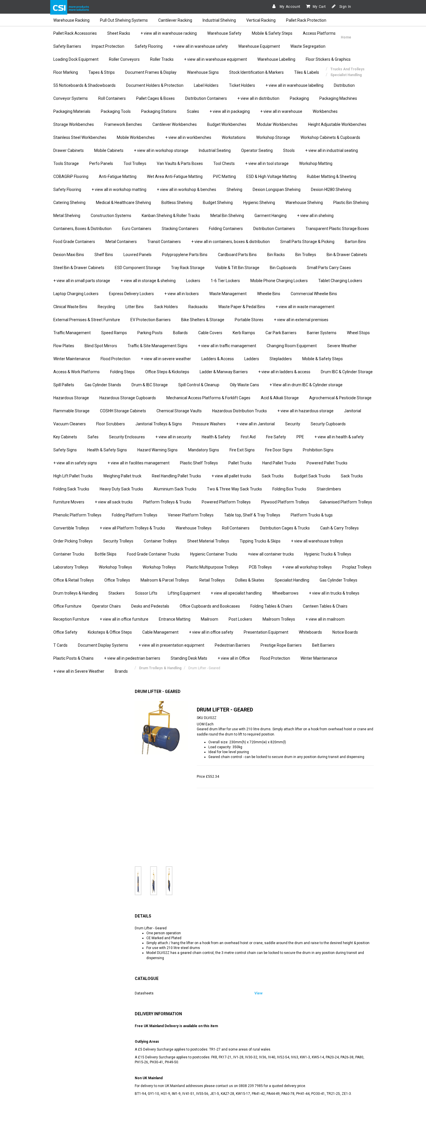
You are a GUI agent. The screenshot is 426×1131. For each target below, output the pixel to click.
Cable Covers (210, 332)
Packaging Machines (338, 98)
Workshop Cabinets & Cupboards (330, 137)
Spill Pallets (63, 384)
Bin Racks (276, 254)
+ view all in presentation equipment (171, 645)
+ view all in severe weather (166, 358)
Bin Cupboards (283, 267)
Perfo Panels (101, 163)
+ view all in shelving (315, 215)
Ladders (251, 358)
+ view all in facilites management (139, 463)
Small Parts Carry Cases (329, 267)
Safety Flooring (149, 46)
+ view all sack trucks (114, 502)
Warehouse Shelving (304, 202)
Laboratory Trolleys (70, 567)
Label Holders (206, 85)
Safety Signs (65, 450)
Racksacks (198, 306)
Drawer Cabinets (68, 150)
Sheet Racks (118, 33)
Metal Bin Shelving (227, 215)
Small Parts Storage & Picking (307, 241)
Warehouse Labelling (276, 59)
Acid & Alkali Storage (280, 398)
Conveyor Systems (70, 98)
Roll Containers (112, 98)
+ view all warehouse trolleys (317, 541)
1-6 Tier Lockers (225, 280)
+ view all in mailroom (325, 619)
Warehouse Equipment (259, 46)
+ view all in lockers (181, 293)
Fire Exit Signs (242, 450)
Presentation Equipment (266, 632)
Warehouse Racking (71, 20)
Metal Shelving (66, 215)
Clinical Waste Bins (70, 306)
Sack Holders (166, 306)
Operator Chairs (106, 606)
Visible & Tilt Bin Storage (237, 267)
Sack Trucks (273, 476)
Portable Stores (249, 319)
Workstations (234, 137)
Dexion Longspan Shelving (277, 189)
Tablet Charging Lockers (340, 280)
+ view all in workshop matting (119, 189)
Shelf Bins (103, 254)
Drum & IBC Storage (150, 384)
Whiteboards (310, 632)
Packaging (299, 98)
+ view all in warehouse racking (169, 33)
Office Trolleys (117, 580)
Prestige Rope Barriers (281, 645)
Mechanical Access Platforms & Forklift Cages (208, 398)
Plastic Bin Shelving (351, 202)
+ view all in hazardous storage (305, 411)
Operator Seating (257, 150)
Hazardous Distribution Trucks (239, 411)
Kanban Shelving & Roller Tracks (171, 215)
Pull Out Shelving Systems (124, 20)
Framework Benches (123, 124)
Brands (121, 671)
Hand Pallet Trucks (279, 463)
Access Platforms (319, 33)
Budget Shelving (218, 202)
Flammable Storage (71, 411)
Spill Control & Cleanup (198, 384)
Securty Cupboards (328, 424)
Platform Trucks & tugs (312, 515)
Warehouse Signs (203, 72)
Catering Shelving (69, 202)
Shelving (234, 189)
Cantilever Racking (175, 20)
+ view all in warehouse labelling (294, 85)
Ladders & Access (217, 358)
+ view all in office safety (211, 632)
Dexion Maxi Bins (68, 254)
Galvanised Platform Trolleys (346, 502)
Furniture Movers (68, 502)
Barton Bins (355, 241)
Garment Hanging (270, 215)
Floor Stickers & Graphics (328, 59)
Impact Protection (108, 46)
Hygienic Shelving (259, 202)
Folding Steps (122, 371)
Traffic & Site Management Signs (157, 345)
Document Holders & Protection (154, 85)
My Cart (319, 7)
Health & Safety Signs (107, 450)
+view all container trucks (271, 554)
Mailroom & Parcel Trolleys (165, 580)
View (258, 993)
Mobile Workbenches (136, 137)
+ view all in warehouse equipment (215, 59)
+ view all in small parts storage (81, 280)
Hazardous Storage (71, 398)
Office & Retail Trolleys (73, 580)
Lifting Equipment (184, 593)
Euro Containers (136, 228)
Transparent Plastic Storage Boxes (337, 228)
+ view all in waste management (305, 306)
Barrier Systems (321, 332)
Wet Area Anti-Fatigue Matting (175, 176)
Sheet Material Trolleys (208, 541)
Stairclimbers (329, 489)
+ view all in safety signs (75, 463)
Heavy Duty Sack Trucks (121, 489)
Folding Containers (226, 228)
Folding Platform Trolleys (134, 515)
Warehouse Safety (224, 33)
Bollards (180, 332)
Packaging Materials (71, 111)
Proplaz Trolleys (357, 567)
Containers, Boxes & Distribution (82, 228)
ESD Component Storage (138, 267)
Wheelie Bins (268, 293)
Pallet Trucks (240, 463)
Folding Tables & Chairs (271, 606)
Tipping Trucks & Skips (260, 541)
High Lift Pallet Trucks (73, 476)
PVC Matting (224, 176)
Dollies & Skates (249, 580)
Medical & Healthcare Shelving (123, 202)
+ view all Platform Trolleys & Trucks (132, 528)
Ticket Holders (242, 85)
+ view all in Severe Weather (78, 671)
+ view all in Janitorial (255, 424)
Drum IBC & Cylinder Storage (347, 371)
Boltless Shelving (176, 202)
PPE (300, 437)
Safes (93, 437)
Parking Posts (150, 332)
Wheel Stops (358, 332)
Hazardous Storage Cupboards (127, 398)
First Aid (248, 437)
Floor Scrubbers (110, 424)
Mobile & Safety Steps (272, 33)
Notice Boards (345, 632)
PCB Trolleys (260, 567)
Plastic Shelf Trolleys (199, 463)
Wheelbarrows (285, 593)
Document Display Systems (103, 645)
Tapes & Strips (101, 72)
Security (292, 424)
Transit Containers (164, 241)
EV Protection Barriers (150, 319)
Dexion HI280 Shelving (331, 189)
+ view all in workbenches (188, 137)
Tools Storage (66, 163)
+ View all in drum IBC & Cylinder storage (306, 384)
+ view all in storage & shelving (148, 280)
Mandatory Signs (203, 450)
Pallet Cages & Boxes (155, 98)
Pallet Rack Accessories (75, 33)
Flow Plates (63, 345)
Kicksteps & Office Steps (110, 632)
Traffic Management (72, 332)
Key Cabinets (65, 437)
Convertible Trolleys (71, 528)
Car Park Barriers (280, 332)
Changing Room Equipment (292, 345)
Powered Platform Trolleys (226, 502)
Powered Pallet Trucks (327, 463)
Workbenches (325, 111)
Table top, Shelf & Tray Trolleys (252, 515)
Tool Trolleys (134, 163)
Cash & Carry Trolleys (339, 528)
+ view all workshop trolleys (307, 567)
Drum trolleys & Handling (75, 593)
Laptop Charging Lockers (76, 293)
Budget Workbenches (226, 124)
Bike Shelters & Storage (202, 319)
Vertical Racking (261, 20)
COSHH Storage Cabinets (123, 411)
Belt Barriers (323, 645)
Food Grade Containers (74, 241)
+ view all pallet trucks (231, 476)
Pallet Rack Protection (306, 20)
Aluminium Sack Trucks (175, 489)
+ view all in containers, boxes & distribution (230, 241)
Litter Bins (134, 306)
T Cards (60, 645)
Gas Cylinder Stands (103, 384)
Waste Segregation (307, 46)
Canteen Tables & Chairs (325, 606)
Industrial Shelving (219, 20)
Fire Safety (276, 437)
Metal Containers (121, 241)
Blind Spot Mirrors (101, 345)
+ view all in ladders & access (284, 371)
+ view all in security (173, 437)
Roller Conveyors (124, 59)
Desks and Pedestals (150, 606)
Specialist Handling (292, 580)
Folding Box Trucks (289, 489)
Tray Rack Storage (188, 267)
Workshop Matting (315, 163)
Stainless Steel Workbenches (79, 137)
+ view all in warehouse (281, 111)
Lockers (193, 280)
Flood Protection (115, 358)
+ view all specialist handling (236, 593)
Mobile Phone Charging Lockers (279, 280)
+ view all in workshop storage (161, 150)
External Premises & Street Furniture (86, 319)
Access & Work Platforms (76, 371)
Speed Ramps (114, 332)
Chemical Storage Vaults (179, 411)
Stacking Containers (180, 228)
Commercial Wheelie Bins (314, 293)
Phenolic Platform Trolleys (77, 515)
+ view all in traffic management (227, 345)
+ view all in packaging (230, 111)
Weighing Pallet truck (122, 476)
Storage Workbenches (73, 124)
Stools (289, 150)
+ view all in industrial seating (331, 150)
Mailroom (209, 619)
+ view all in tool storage (267, 163)
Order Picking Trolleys (73, 541)
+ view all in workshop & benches (186, 189)
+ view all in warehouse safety (200, 46)
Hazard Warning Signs (157, 450)
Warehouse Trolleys (194, 528)
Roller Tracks (162, 59)
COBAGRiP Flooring (70, 176)
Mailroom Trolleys (279, 619)
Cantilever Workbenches (174, 124)
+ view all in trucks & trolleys (334, 593)
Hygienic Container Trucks (213, 554)
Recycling (106, 306)
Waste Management (228, 293)
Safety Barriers (67, 46)
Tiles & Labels (306, 72)
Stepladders (281, 358)
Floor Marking (65, 72)
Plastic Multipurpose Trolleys (212, 567)
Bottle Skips (105, 554)
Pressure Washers (209, 424)
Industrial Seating (215, 150)
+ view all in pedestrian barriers (132, 658)
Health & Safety (216, 437)
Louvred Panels (137, 254)
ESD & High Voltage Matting (271, 176)
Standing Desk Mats (189, 658)
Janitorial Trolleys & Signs (158, 424)
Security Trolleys (118, 541)
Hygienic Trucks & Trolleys (327, 554)
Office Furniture (67, 606)
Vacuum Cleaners (69, 424)
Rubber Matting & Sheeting (331, 176)
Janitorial (352, 411)
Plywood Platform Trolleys (285, 502)
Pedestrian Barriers (232, 645)
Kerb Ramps (244, 332)
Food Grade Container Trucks (153, 554)
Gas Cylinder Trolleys (338, 580)
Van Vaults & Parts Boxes (180, 163)
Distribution (344, 85)
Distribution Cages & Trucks (285, 528)
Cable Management (160, 632)
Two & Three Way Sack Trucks (234, 489)
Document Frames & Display (150, 72)
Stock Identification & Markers (256, 72)
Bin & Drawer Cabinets (347, 254)
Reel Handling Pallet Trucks (176, 476)
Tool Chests (224, 163)
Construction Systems (111, 215)
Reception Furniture (71, 619)
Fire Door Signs (278, 450)
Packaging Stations (158, 111)
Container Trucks (68, 554)
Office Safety (65, 632)
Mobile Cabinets (108, 150)
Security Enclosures (127, 437)
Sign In (344, 7)
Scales (193, 111)
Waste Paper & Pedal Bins (241, 306)
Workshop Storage (273, 137)
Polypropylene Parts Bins (184, 254)
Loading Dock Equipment (76, 59)
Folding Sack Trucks (71, 489)
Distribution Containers (206, 98)
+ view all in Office (234, 658)
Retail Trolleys (212, 580)
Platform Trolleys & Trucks (167, 502)
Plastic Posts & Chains (73, 658)
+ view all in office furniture (124, 619)
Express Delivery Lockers (131, 293)
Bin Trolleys (305, 254)
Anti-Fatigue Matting (117, 176)
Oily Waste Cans (244, 384)
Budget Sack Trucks (312, 476)
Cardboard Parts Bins (237, 254)
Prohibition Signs (318, 450)
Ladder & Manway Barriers (224, 371)
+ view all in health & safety (339, 437)
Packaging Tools (116, 111)
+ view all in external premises (301, 319)
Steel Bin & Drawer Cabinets (78, 267)
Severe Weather (342, 345)
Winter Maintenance (71, 358)
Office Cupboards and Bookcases (210, 606)
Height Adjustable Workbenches (337, 124)
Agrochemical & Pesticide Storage (340, 398)
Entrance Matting (174, 619)
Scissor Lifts (146, 593)
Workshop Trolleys (115, 567)
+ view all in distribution (258, 98)
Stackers (116, 593)
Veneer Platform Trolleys (191, 515)
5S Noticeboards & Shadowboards (84, 85)
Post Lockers (240, 619)
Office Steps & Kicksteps (167, 371)
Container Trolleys (160, 541)
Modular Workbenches (277, 124)
